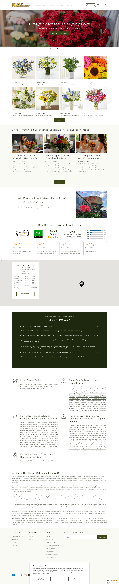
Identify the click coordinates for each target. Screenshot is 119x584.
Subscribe (102, 537)
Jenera (55, 384)
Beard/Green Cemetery (76, 389)
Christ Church (77, 433)
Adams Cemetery (74, 387)
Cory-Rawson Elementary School (37, 430)
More (59, 363)
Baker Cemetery (100, 387)
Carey (45, 384)
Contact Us (49, 539)
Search (31, 536)
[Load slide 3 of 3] (60, 48)
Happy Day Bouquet (42, 84)
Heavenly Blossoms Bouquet (69, 115)
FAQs (48, 536)
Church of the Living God (44, 428)
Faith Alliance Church (88, 445)
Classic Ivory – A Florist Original (22, 115)
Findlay (50, 384)
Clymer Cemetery (82, 393)
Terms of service (51, 558)
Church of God (78, 435)
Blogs (31, 539)
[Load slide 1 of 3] (54, 48)
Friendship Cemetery (99, 399)
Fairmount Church (75, 445)
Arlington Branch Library (28, 424)
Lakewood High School (50, 438)
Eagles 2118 (24, 461)
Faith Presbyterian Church (91, 447)
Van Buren (36, 388)
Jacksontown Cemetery (84, 408)
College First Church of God (85, 437)
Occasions (15, 539)
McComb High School (28, 440)
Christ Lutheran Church (91, 433)
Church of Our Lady (89, 435)
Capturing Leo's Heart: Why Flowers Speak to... (90, 157)
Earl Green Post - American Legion (39, 461)
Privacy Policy (45, 574)
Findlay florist (16, 522)
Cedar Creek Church (86, 431)
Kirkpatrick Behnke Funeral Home (80, 410)
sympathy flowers (47, 497)
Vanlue (43, 388)
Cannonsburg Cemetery (84, 391)
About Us (14, 545)
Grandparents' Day (17, 536)
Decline (76, 579)
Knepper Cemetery (99, 410)
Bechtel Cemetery (90, 389)
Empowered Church (85, 443)
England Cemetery (82, 397)
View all (59, 120)
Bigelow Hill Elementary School (47, 426)
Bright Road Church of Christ (91, 429)
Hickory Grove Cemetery (77, 404)
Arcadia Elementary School (30, 422)
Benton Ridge (37, 384)
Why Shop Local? (51, 542)
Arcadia (22, 384)
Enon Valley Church (99, 443)
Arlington (29, 384)
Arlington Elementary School (48, 424)
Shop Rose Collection (59, 33)
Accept (58, 579)
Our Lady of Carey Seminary (36, 444)
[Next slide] (64, 49)
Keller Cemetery (100, 408)
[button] (51, 5)
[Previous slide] (50, 49)
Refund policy (50, 551)
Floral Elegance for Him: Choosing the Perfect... (58, 157)
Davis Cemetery (79, 395)
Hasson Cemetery (80, 402)
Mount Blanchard (36, 386)
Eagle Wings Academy (38, 434)
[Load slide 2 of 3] (57, 48)
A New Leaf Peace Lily (67, 84)
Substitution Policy (52, 554)
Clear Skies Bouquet (18, 84)
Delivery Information (52, 545)
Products (14, 542)
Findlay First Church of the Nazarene (93, 449)
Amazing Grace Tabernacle (78, 425)
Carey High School (26, 428)
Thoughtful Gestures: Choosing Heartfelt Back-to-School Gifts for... (27, 157)
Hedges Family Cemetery (97, 402)
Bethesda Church (96, 427)
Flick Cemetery (86, 399)
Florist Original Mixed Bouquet (94, 84)
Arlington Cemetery (87, 387)
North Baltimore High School (47, 440)
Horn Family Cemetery (93, 404)
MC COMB (24, 386)
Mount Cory (48, 386)
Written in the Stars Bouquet (93, 115)
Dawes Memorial (92, 395)
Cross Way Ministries (88, 441)
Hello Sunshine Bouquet (44, 115)
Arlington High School (27, 426)
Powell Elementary (40, 446)
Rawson (29, 388)
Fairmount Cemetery (96, 397)
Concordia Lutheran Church (84, 439)
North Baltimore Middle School (30, 442)
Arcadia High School (50, 422)
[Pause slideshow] (68, 49)
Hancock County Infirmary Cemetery (81, 400)
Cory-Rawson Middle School (38, 432)
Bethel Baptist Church (81, 427)
